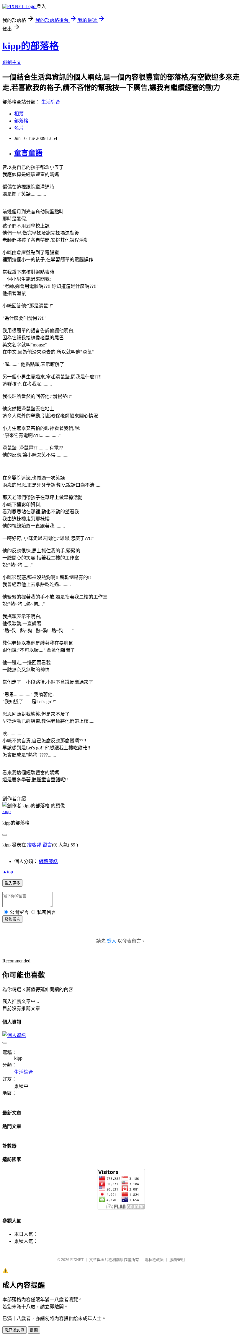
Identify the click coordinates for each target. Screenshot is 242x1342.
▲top (7, 871)
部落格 (21, 120)
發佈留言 (12, 919)
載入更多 (12, 883)
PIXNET (77, 1259)
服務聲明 (177, 1259)
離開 (34, 1330)
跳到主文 (11, 62)
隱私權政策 (154, 1259)
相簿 (19, 113)
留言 (47, 844)
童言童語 (28, 153)
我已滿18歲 (14, 1330)
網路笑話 (48, 861)
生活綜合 (50, 101)
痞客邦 (34, 844)
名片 (19, 127)
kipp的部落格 (30, 46)
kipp (6, 811)
